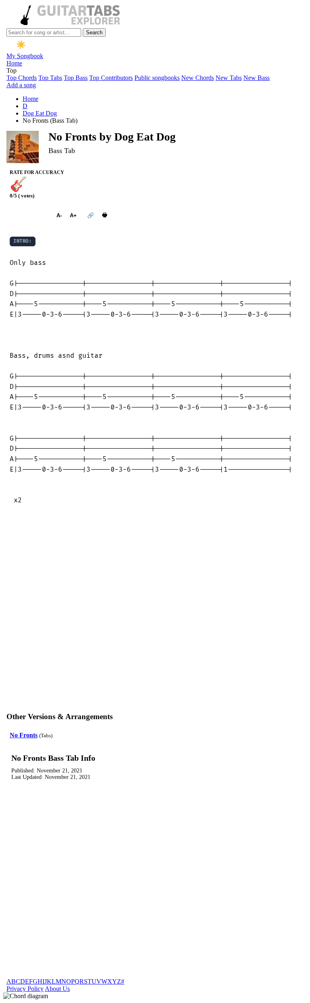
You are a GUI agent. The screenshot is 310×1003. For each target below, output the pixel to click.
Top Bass (76, 77)
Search (94, 32)
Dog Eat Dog (40, 113)
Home (14, 63)
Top (11, 70)
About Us (57, 988)
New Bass (256, 77)
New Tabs (229, 77)
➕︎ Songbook (29, 215)
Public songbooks (157, 77)
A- (59, 215)
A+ (73, 215)
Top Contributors (111, 77)
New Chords (197, 77)
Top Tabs (50, 77)
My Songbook (24, 55)
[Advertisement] (155, 616)
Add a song (21, 85)
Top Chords (21, 77)
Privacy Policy (25, 988)
